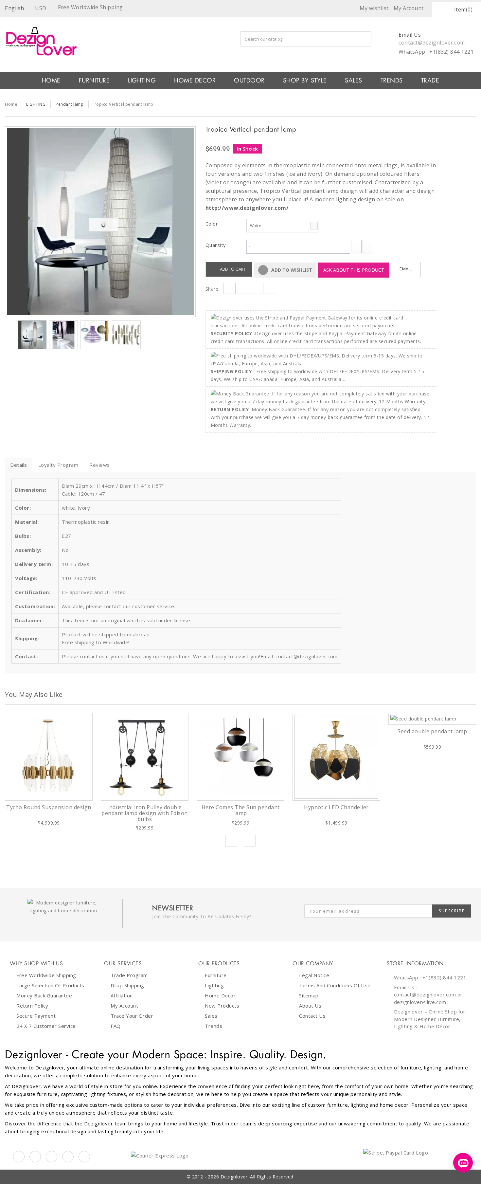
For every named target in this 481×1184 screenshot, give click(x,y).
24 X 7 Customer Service (46, 1026)
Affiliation (122, 995)
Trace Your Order (132, 1015)
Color (212, 223)
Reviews (99, 465)
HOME (51, 80)
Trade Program (129, 975)
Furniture (216, 975)
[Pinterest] (51, 1156)
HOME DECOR (195, 80)
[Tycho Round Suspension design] (49, 757)
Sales (211, 1015)
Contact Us (312, 1015)
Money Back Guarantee (44, 995)
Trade (430, 80)
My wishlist (374, 8)
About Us (310, 1005)
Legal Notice (314, 975)
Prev (231, 841)
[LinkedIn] (68, 1156)
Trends (392, 80)
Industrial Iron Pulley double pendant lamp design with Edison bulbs (144, 813)
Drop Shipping (127, 985)
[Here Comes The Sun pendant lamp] (240, 757)
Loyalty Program (58, 465)
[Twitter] (35, 1156)
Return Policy (32, 1005)
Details (18, 465)
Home (11, 104)
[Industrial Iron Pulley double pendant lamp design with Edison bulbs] (144, 757)
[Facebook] (19, 1156)
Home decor (220, 995)
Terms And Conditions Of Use (335, 985)
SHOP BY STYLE (305, 80)
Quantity (215, 245)
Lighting (214, 985)
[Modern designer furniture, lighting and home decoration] (100, 41)
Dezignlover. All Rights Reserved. (258, 1177)
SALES (353, 80)
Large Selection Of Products (50, 985)
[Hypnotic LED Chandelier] (336, 757)
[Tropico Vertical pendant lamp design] (100, 221)
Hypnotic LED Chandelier (336, 807)
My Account (124, 1005)
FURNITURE (94, 80)
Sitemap (309, 995)
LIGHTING (142, 80)
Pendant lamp (69, 104)
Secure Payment (36, 1015)
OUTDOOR (249, 80)
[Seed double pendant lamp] (432, 719)
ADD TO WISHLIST (291, 270)
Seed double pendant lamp (432, 731)
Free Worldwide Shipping (46, 975)
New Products (222, 1005)
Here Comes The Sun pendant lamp (241, 810)
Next (146, 336)
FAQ (116, 1026)
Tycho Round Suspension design (48, 807)
